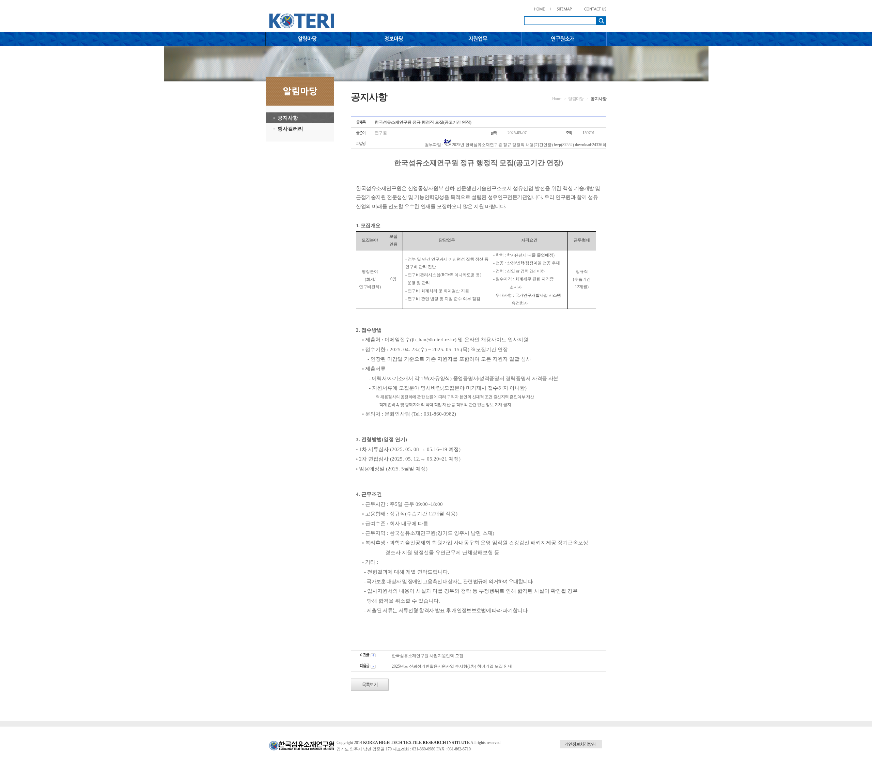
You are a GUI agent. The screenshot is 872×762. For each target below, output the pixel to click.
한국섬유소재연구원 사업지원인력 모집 (427, 655)
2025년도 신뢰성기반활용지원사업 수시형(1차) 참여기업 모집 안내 (452, 666)
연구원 (381, 132)
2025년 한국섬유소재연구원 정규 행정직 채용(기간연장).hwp (506, 144)
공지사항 (288, 118)
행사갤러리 (290, 128)
